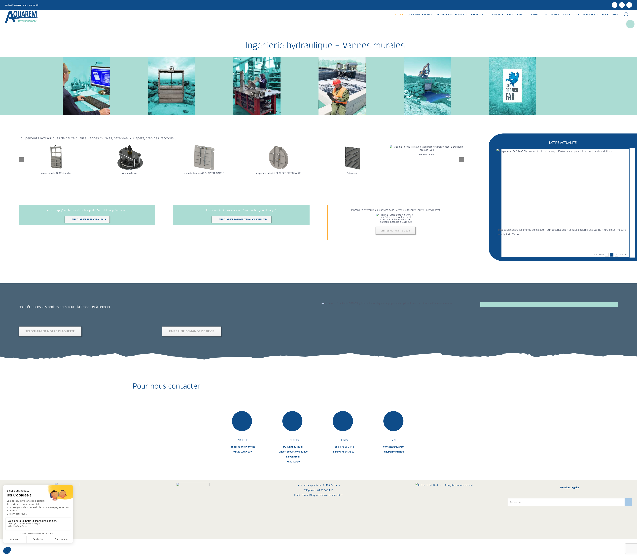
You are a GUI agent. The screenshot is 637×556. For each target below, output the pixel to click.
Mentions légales (569, 487)
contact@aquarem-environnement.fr (22, 4)
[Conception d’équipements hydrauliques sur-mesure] (171, 57)
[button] (626, 14)
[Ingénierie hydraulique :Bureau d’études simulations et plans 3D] (86, 57)
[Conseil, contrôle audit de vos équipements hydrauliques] (342, 57)
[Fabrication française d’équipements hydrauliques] (512, 57)
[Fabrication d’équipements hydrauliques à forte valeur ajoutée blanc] (257, 57)
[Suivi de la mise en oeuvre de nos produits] (427, 57)
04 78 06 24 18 (325, 490)
